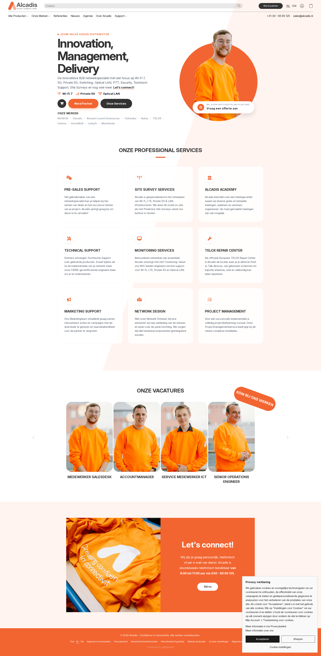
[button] (22, 6)
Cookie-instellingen (219, 641)
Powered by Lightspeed (160, 647)
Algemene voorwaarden (99, 641)
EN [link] (82, 641)
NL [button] (288, 6)
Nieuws (75, 16)
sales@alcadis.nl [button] (303, 16)
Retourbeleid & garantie (172, 641)
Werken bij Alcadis (197, 641)
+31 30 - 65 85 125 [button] (278, 16)
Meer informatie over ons (260, 630)
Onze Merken (40, 16)
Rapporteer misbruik (242, 641)
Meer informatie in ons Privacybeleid (266, 626)
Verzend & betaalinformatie (144, 641)
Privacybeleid (121, 641)
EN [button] (294, 6)
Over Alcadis (103, 16)
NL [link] (77, 641)
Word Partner (83, 103)
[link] (280, 646)
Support (120, 16)
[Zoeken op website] (238, 5)
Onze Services (116, 103)
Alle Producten (17, 16)
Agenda (88, 16)
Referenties (60, 16)
